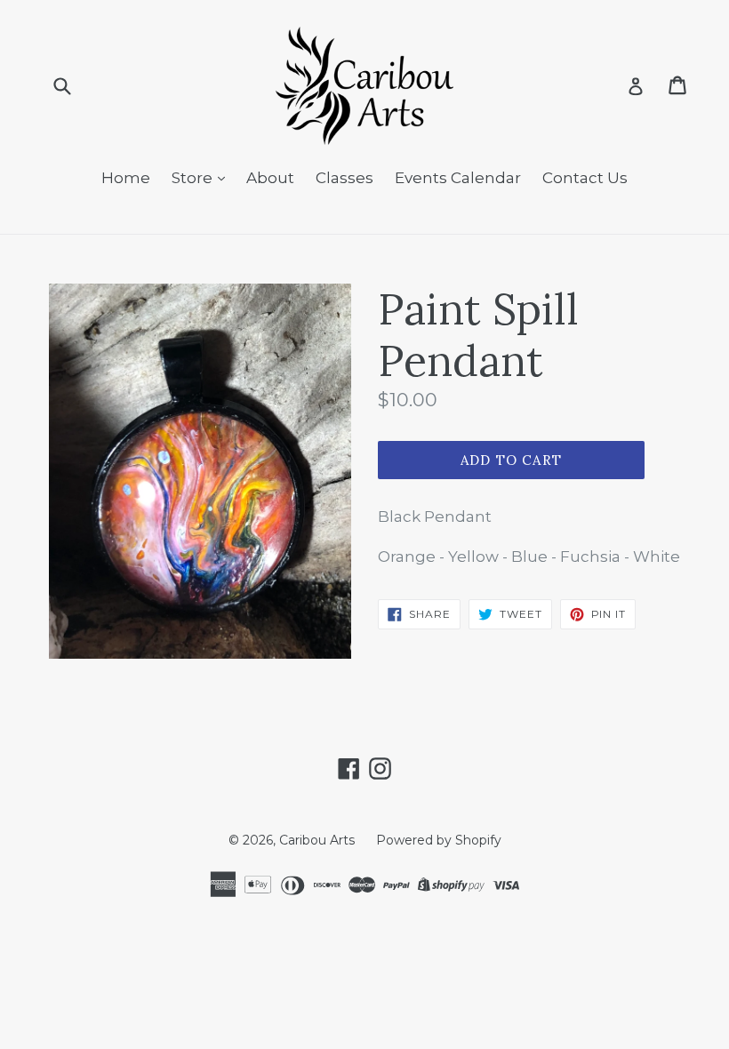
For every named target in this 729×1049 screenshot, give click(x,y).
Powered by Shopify (438, 840)
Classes (344, 178)
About (270, 178)
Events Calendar (458, 178)
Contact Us (585, 178)
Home (125, 178)
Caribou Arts (317, 840)
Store (194, 178)
